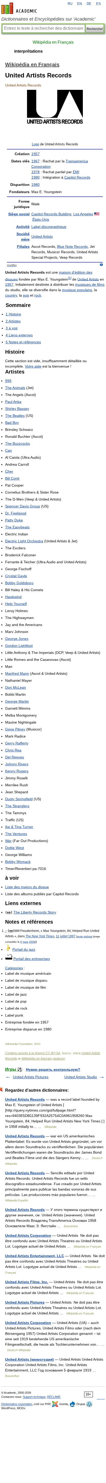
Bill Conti (12, 478)
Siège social (19, 214)
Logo (35, 144)
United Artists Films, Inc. (26, 1282)
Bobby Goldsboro (19, 583)
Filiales (23, 246)
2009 (32, 941)
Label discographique (48, 227)
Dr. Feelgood (15, 513)
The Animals (15, 388)
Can (8, 450)
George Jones (16, 639)
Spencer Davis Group (22, 506)
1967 (35, 161)
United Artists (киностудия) (29, 1359)
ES (98, 4)
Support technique (34, 1396)
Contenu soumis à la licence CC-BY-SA (32, 1053)
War (8, 841)
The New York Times (39, 936)
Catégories (14, 968)
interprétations (28, 51)
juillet (63, 936)
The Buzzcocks (17, 443)
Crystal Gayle (16, 576)
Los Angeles (83, 214)
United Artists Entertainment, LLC (34, 1256)
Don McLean (15, 687)
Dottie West (14, 848)
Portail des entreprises (31, 959)
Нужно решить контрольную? (53, 1069)
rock (37, 295)
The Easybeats (17, 527)
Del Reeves (14, 757)
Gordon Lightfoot (19, 646)
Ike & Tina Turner (19, 827)
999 (8, 381)
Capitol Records (77, 177)
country (11, 295)
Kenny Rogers (16, 771)
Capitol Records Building (51, 214)
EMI (76, 172)
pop (26, 295)
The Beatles (15, 416)
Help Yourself (16, 604)
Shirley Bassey (17, 409)
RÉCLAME (53, 1396)
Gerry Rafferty (16, 743)
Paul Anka (13, 402)
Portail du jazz (23, 949)
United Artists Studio (80, 1077)
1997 (71, 936)
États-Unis (40, 219)
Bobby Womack (18, 862)
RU (70, 4)
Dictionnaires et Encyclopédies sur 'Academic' (48, 19)
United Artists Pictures (30, 1077)
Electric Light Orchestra (24, 541)
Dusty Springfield (19, 799)
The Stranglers (17, 806)
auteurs (59, 1058)
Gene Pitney (15, 729)
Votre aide (33, 366)
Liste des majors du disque (27, 887)
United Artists (42, 236)
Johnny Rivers (16, 764)
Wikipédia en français (37, 1058)
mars (25, 941)
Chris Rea (13, 750)
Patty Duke (14, 520)
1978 (35, 172)
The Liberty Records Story (34, 912)
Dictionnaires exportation (16, 1404)
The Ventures (16, 834)
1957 (35, 154)
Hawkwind (13, 597)
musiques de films (89, 284)
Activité (23, 227)
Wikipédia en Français (53, 42)
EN (79, 4)
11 (57, 936)
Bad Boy (12, 423)
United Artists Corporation (28, 1235)
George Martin (17, 701)
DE (89, 4)
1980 (35, 177)
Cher (9, 471)
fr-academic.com (19, 8)
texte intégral (84, 936)
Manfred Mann (17, 673)
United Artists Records (25, 1099)
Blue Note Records (72, 246)
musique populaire (77, 290)
